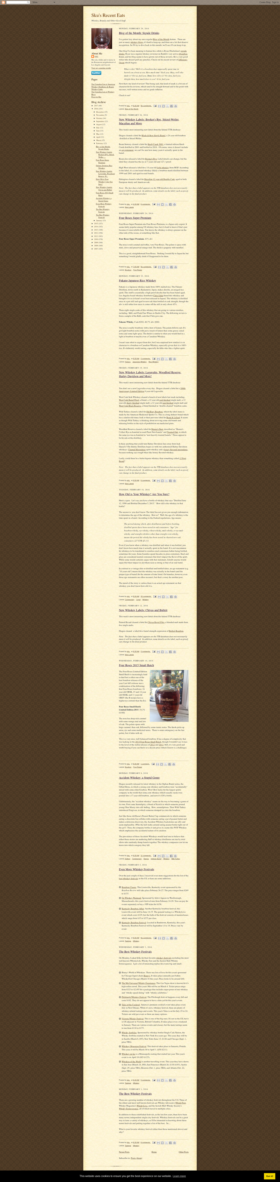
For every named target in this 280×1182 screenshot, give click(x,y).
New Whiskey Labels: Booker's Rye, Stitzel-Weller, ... (105, 154)
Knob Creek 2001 (155, 144)
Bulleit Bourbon (176, 630)
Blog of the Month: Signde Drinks (103, 147)
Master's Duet (157, 429)
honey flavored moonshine (175, 449)
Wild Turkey (175, 859)
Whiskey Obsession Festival (134, 1046)
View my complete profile (101, 68)
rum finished (168, 402)
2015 (96, 223)
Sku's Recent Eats (108, 15)
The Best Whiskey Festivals (103, 210)
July (98, 127)
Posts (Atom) (136, 1158)
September (100, 121)
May (98, 134)
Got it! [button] (269, 1176)
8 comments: (146, 204)
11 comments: (146, 855)
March (99, 140)
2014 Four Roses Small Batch (148, 741)
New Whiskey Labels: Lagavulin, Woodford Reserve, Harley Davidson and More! (150, 374)
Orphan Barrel (156, 859)
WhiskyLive (142, 1105)
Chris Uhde (158, 295)
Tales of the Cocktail (131, 1004)
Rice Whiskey (153, 362)
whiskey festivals (163, 957)
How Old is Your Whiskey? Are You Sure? (104, 181)
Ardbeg (127, 859)
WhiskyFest (180, 1102)
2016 (96, 108)
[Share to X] (167, 106)
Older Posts (184, 1151)
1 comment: (145, 764)
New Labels (129, 207)
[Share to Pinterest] (175, 106)
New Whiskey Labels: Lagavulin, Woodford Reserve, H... (105, 173)
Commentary (129, 599)
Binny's (147, 975)
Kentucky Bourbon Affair (133, 908)
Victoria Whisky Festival (133, 1018)
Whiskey (145, 599)
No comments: (146, 106)
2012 (96, 233)
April (98, 137)
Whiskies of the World (131, 1061)
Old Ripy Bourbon (154, 411)
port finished (164, 399)
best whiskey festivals (128, 878)
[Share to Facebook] (171, 106)
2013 (96, 230)
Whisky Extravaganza (128, 1108)
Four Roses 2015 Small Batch (136, 665)
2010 (96, 239)
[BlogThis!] (163, 106)
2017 (96, 105)
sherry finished (133, 402)
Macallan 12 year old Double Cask (159, 179)
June (98, 130)
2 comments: (146, 358)
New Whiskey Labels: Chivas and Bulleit (104, 188)
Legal (138, 599)
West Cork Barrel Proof (129, 399)
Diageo (146, 859)
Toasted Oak (172, 432)
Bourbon (128, 270)
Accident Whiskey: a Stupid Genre (103, 199)
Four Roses (137, 270)
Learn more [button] (179, 1176)
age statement (128, 150)
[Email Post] (155, 106)
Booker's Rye (151, 158)
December (100, 112)
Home (154, 1151)
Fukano (128, 362)
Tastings (128, 941)
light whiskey (163, 167)
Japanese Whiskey (140, 362)
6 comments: (146, 480)
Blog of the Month (161, 39)
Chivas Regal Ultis (156, 622)
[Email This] (159, 106)
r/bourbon (183, 53)
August (99, 124)
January (99, 220)
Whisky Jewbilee (129, 1032)
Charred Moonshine (137, 449)
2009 (96, 242)
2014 (96, 226)
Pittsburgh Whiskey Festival (134, 997)
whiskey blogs (136, 42)
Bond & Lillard (173, 417)
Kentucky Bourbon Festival (134, 922)
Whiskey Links (97, 89)
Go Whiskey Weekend (131, 897)
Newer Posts (124, 1151)
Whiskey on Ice (128, 1053)
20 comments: (146, 596)
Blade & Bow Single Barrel (153, 135)
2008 (96, 245)
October (99, 118)
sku (96, 56)
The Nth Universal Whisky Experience (138, 983)
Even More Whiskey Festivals (103, 205)
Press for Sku (96, 97)
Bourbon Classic (129, 887)
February (100, 143)
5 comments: (146, 1080)
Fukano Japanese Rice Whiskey (104, 166)
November (100, 115)
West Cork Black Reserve (130, 405)
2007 (96, 249)
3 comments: (146, 651)
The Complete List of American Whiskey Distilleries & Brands (103, 85)
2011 (96, 236)
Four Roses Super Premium (102, 161)
